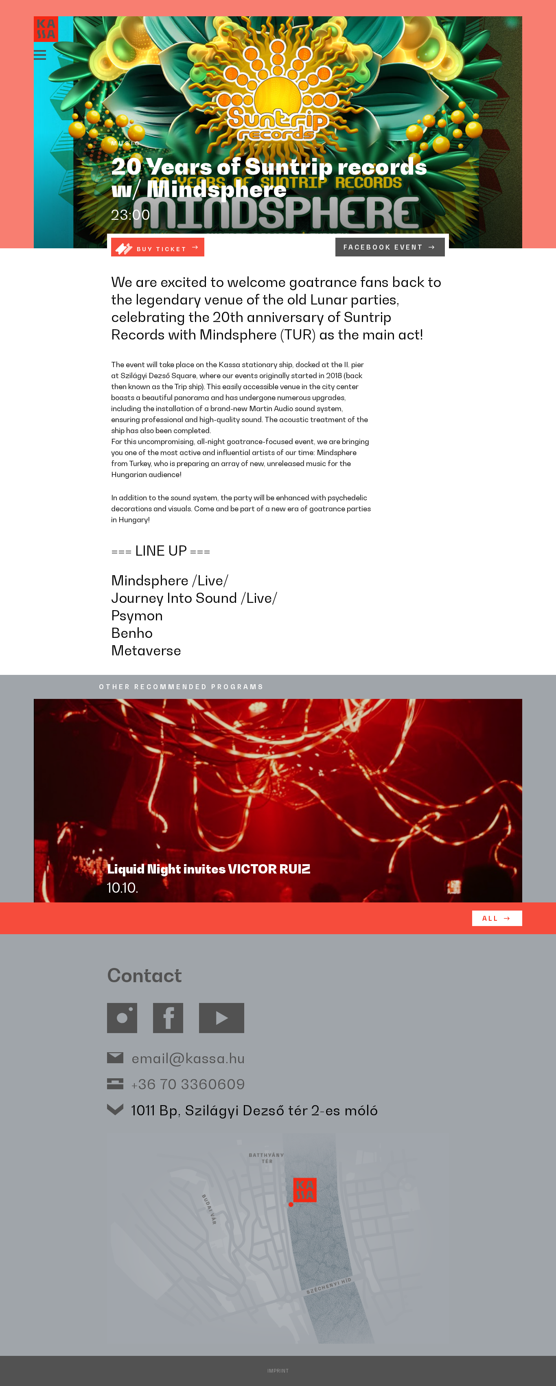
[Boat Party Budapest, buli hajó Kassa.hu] (46, 29)
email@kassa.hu (188, 1057)
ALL (490, 918)
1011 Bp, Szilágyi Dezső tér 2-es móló (254, 1110)
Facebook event (384, 247)
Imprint (278, 1371)
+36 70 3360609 (188, 1084)
